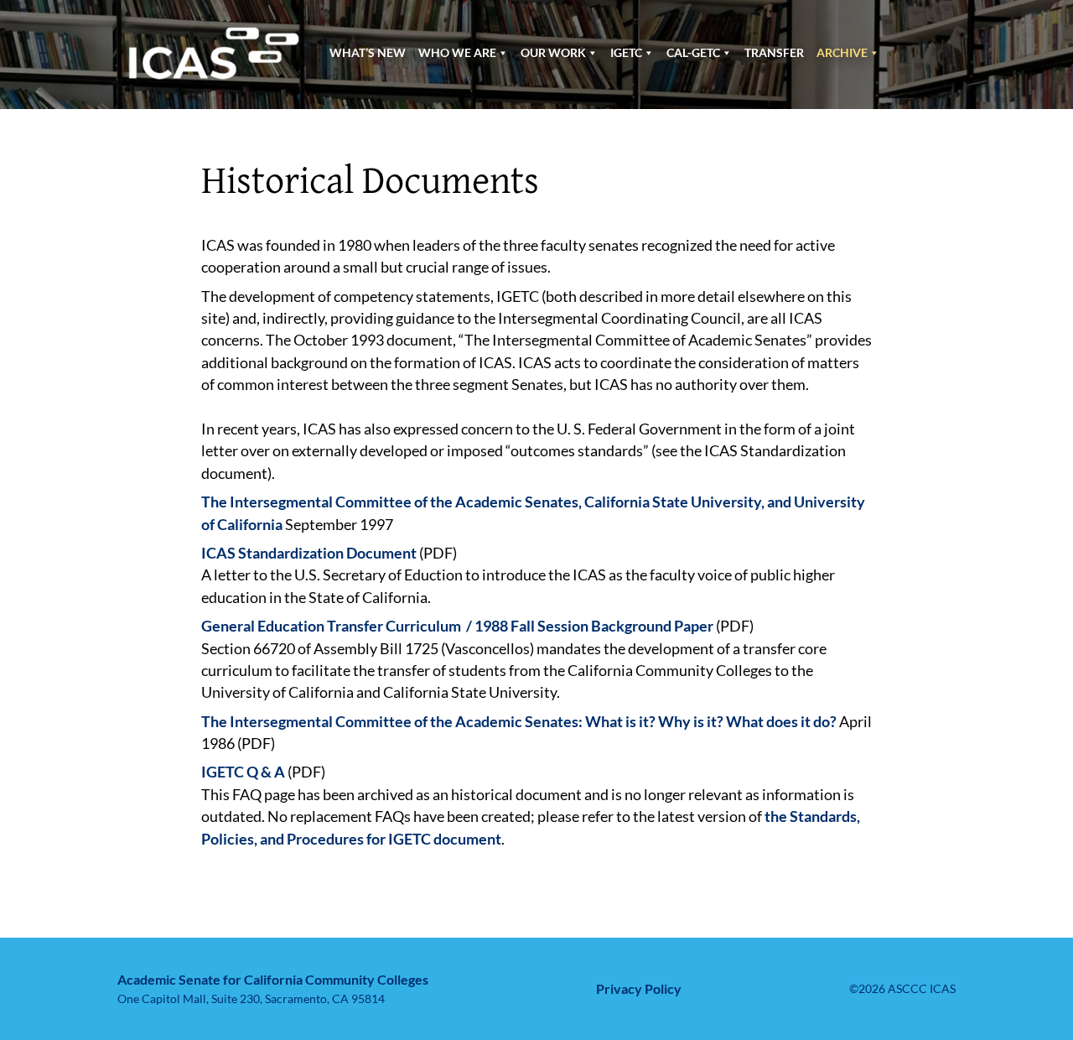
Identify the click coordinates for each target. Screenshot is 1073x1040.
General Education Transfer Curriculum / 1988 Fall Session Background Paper (457, 626)
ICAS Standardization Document (309, 553)
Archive (842, 52)
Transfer (774, 52)
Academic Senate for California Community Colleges (272, 979)
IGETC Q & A (243, 772)
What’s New (367, 52)
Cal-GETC (693, 52)
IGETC (626, 52)
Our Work (553, 52)
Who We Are (457, 52)
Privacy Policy (639, 988)
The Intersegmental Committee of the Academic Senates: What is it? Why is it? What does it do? (519, 722)
